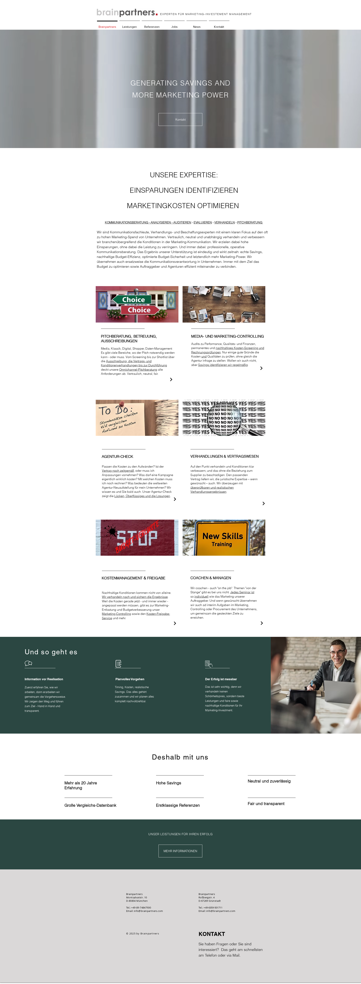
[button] (129, 25)
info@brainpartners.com (148, 911)
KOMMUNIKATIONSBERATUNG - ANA (131, 222)
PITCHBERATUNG (250, 222)
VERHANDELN (224, 222)
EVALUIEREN (203, 222)
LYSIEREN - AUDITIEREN (174, 222)
